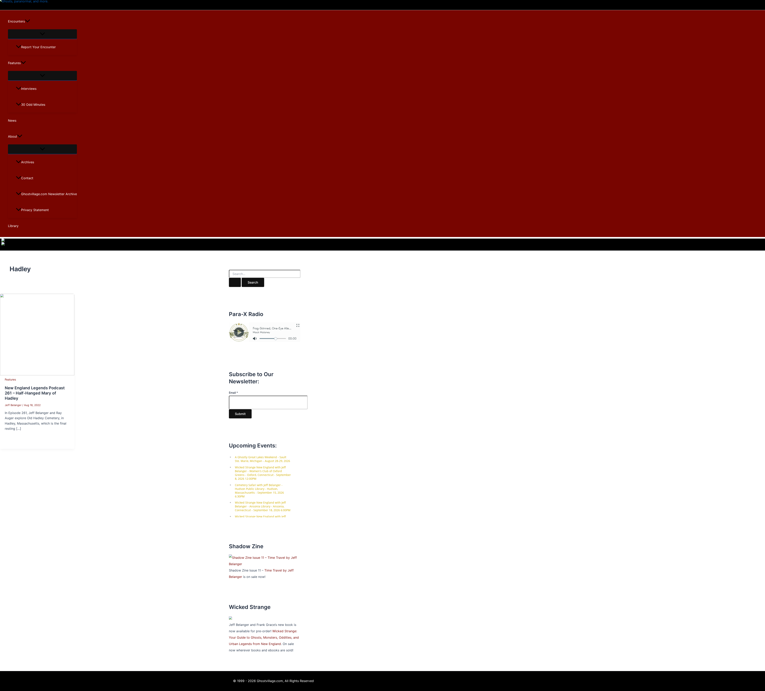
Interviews (28, 89)
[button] (27, 21)
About (12, 136)
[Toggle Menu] (42, 34)
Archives (27, 162)
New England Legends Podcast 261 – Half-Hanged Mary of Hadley (35, 393)
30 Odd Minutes (33, 105)
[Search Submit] (235, 282)
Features (14, 63)
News (12, 120)
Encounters (16, 21)
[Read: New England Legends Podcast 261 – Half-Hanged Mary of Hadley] (37, 374)
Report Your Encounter (38, 47)
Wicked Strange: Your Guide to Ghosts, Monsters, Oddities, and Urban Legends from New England (264, 637)
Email (233, 392)
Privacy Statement (35, 210)
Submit (240, 414)
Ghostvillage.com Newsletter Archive (49, 194)
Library (13, 226)
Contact (27, 178)
